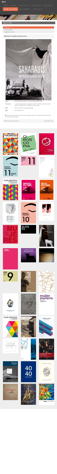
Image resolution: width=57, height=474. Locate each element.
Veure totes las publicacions (12, 121)
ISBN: (6, 110)
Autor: (7, 101)
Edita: (6, 108)
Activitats (36, 5)
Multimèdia (24, 9)
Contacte (37, 9)
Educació (48, 5)
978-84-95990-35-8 (19, 110)
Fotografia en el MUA (9, 32)
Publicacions (10, 9)
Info (6, 5)
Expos (13, 5)
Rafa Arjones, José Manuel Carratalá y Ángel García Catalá (28, 101)
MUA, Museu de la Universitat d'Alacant (24, 108)
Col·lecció (23, 5)
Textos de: (8, 104)
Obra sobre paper (8, 29)
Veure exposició (48, 121)
